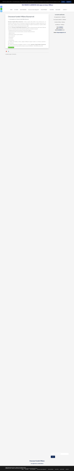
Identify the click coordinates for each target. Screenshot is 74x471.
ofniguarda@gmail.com (61, 32)
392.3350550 (59, 29)
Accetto (63, 1)
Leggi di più (68, 1)
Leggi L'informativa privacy (10, 467)
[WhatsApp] (1, 9)
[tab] (6, 52)
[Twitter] (1, 11)
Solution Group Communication (29, 468)
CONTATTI (67, 469)
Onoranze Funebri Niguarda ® (41, 469)
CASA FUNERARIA (32, 469)
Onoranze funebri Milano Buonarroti (23, 19)
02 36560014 (60, 27)
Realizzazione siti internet (19, 468)
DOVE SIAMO (62, 469)
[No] (72, 1)
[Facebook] (1, 7)
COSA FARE (57, 469)
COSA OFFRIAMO (50, 469)
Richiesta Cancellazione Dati (21, 467)
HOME (23, 469)
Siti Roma (35, 468)
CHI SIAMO (26, 469)
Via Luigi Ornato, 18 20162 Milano (37, 463)
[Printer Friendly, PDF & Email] (11, 47)
